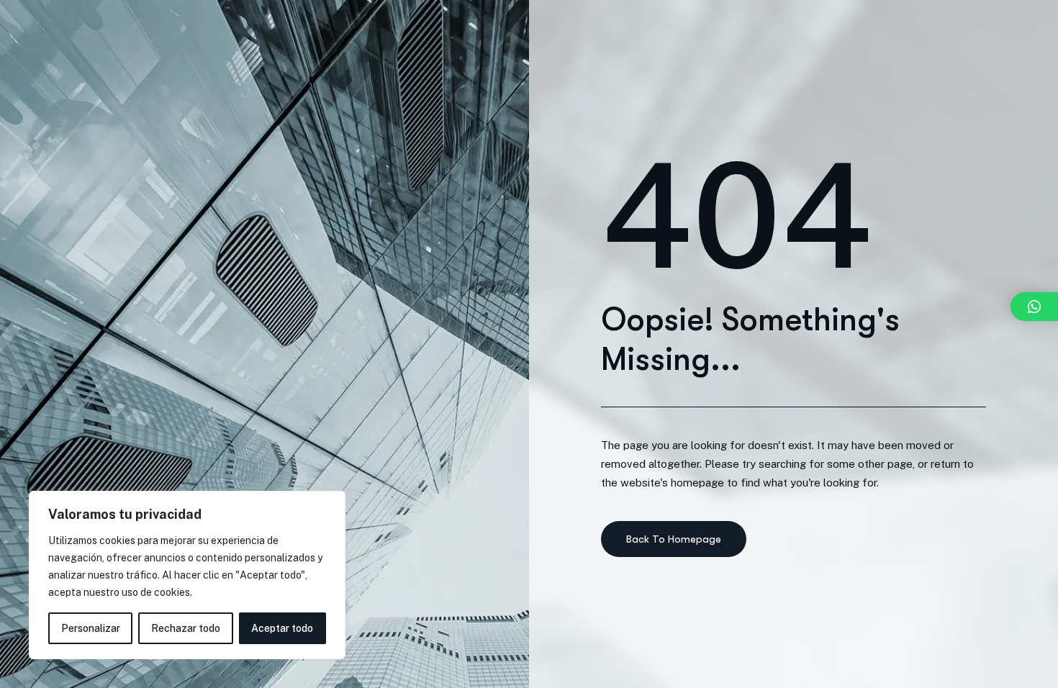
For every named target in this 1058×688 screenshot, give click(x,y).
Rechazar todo (185, 628)
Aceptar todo (282, 628)
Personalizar (90, 628)
